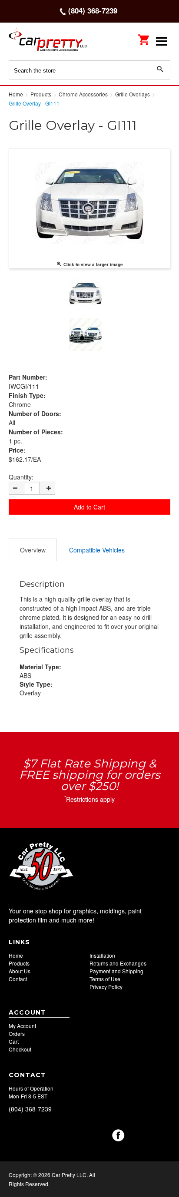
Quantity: (21, 477)
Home (16, 955)
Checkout (20, 1049)
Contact (18, 978)
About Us (19, 971)
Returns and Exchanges (118, 963)
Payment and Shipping (116, 971)
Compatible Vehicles (97, 550)
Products (19, 963)
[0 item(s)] (144, 37)
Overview (33, 550)
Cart (14, 1041)
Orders (17, 1033)
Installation (102, 955)
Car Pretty (48, 41)
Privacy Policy (106, 986)
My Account (22, 1025)
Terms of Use (105, 978)
